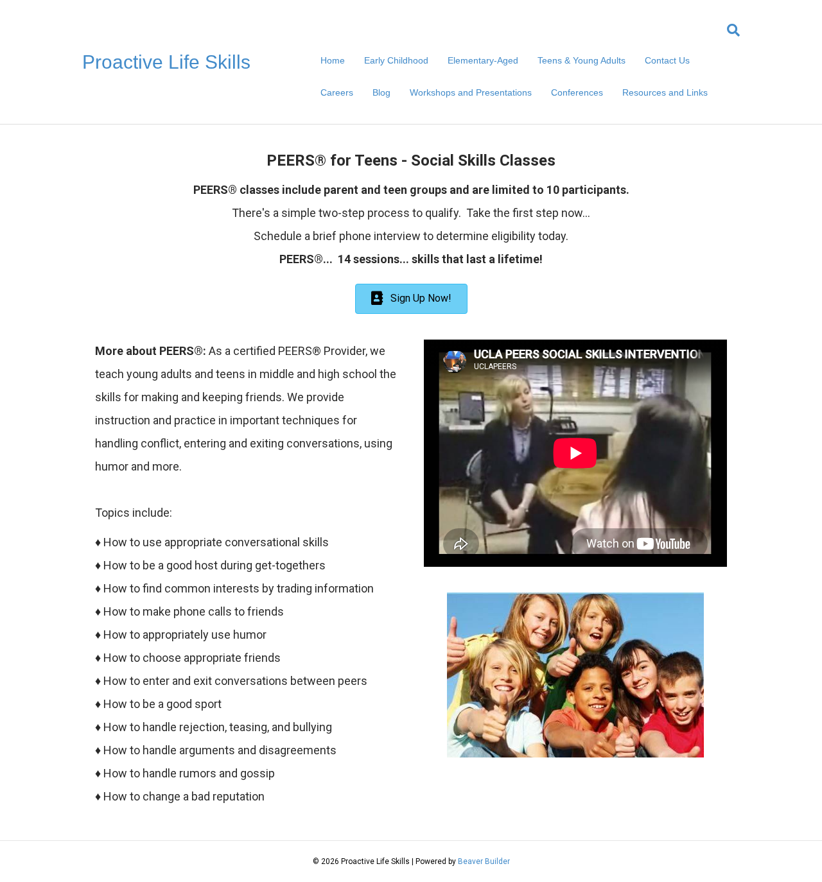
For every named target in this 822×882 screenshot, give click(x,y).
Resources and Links (665, 92)
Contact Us (667, 60)
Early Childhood (396, 60)
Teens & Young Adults (581, 60)
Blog (381, 92)
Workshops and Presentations (471, 92)
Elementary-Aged (483, 60)
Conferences (577, 92)
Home (332, 60)
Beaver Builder (484, 861)
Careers (336, 92)
